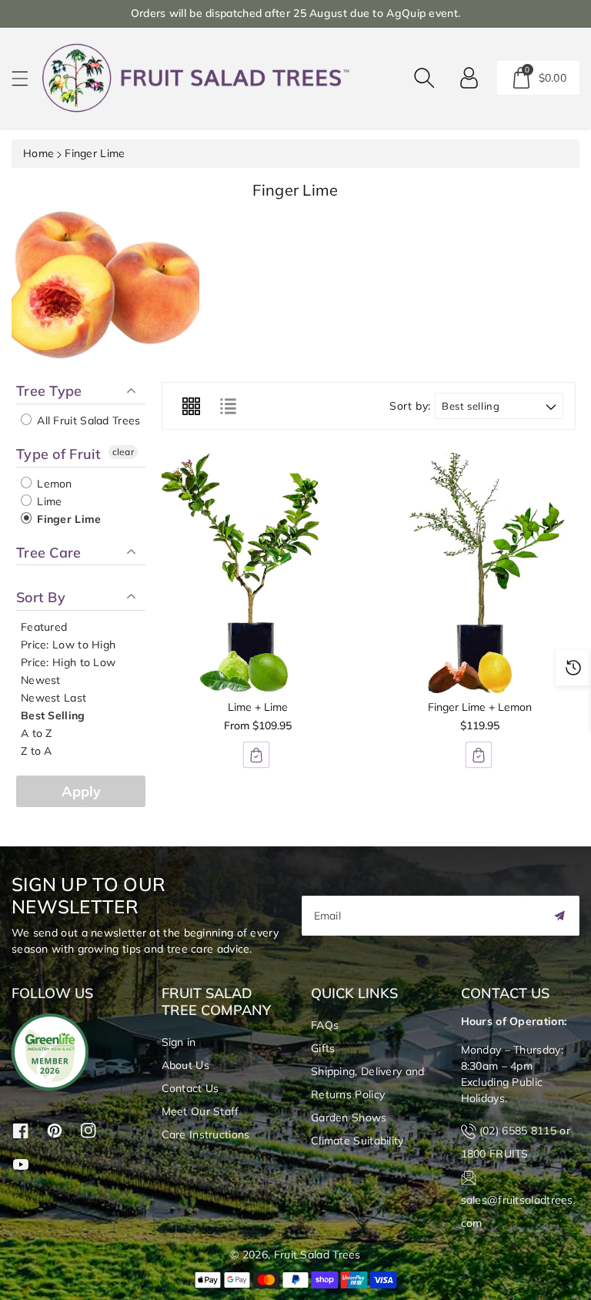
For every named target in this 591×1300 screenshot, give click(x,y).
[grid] (191, 406)
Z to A (36, 751)
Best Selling (53, 715)
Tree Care (49, 552)
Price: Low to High (68, 645)
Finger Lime (68, 519)
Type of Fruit (58, 454)
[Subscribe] (559, 915)
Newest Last (53, 698)
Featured (44, 627)
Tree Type (49, 391)
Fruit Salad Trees (317, 1254)
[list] (228, 406)
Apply (81, 791)
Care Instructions (206, 1134)
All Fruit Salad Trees (87, 420)
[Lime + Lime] (257, 572)
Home (38, 153)
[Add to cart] (256, 755)
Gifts (323, 1048)
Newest (41, 680)
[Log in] (469, 78)
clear (123, 451)
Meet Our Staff (200, 1111)
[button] (27, 78)
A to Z (36, 733)
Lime (48, 501)
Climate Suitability (357, 1141)
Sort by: (410, 406)
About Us (185, 1065)
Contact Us (190, 1088)
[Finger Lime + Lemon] (480, 572)
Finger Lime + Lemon (480, 707)
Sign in (179, 1042)
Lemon (53, 484)
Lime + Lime (258, 707)
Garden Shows (349, 1117)
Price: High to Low (68, 662)
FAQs (325, 1025)
